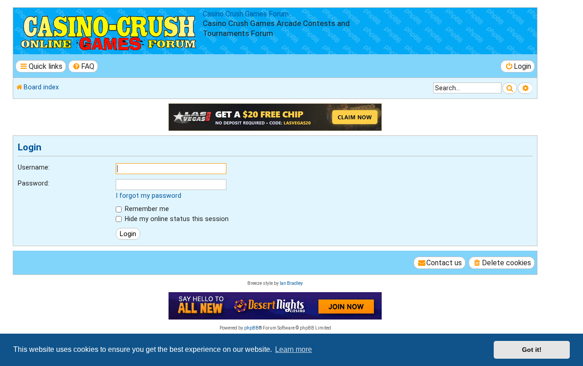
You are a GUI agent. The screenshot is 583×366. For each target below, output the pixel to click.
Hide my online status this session (176, 218)
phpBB (251, 327)
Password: (33, 183)
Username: (34, 167)
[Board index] (109, 31)
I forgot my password (148, 195)
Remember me (146, 208)
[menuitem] (83, 66)
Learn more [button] (293, 349)
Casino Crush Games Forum (246, 14)
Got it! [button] (532, 349)
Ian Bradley (291, 283)
